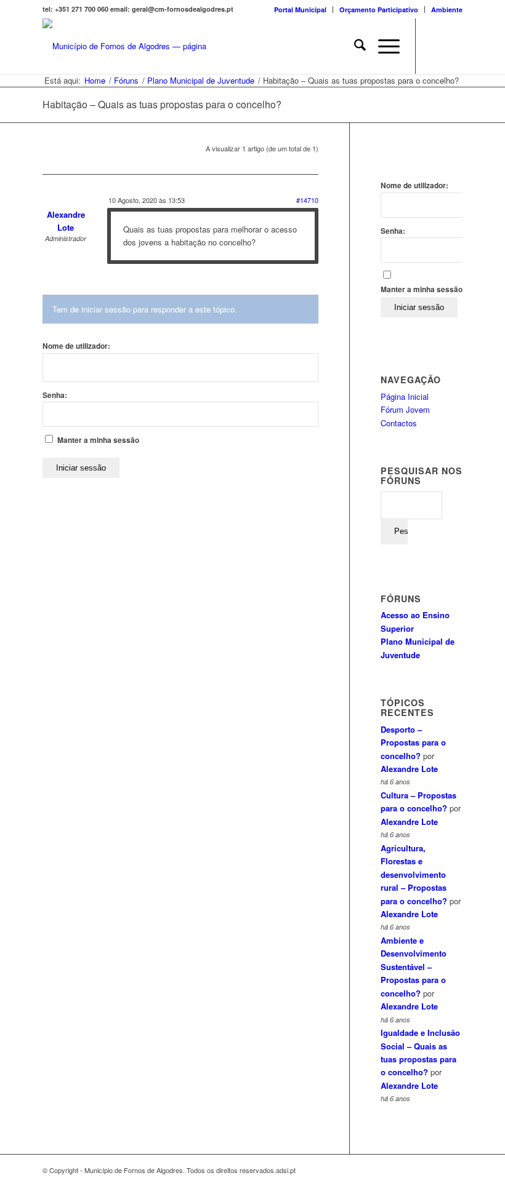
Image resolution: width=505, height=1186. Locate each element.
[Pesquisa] (354, 46)
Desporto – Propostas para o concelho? (413, 742)
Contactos (399, 423)
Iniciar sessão (81, 467)
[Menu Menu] (383, 46)
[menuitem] (300, 9)
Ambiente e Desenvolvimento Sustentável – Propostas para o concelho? (413, 966)
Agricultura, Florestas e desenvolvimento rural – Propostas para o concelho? (414, 874)
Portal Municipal (300, 9)
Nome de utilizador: (76, 346)
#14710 (307, 200)
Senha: (54, 395)
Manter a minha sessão (98, 440)
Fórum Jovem (405, 409)
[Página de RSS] (453, 46)
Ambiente (447, 9)
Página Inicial (405, 396)
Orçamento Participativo (378, 9)
